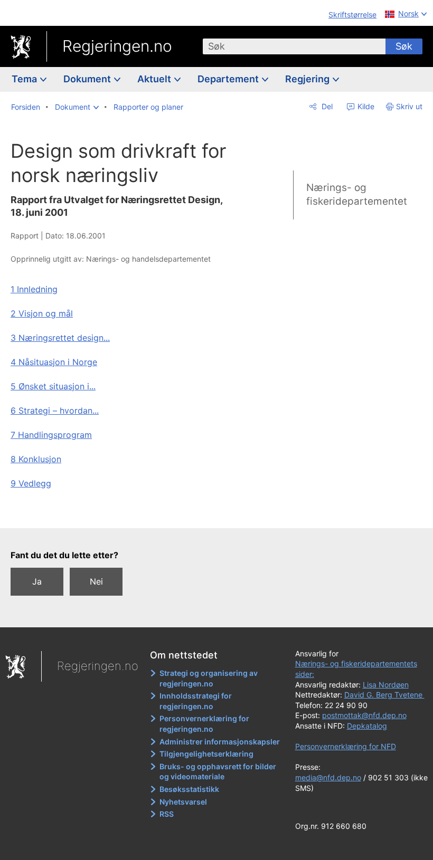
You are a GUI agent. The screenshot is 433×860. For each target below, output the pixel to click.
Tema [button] (25, 78)
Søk (404, 46)
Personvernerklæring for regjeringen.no (204, 723)
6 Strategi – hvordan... (55, 410)
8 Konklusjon (36, 459)
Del (326, 106)
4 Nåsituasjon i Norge (54, 362)
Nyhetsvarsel (183, 801)
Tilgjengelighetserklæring (206, 753)
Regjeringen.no (117, 45)
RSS (166, 813)
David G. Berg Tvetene (384, 694)
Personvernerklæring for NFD (345, 746)
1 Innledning (34, 289)
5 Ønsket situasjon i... (53, 386)
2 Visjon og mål (42, 313)
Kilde (364, 106)
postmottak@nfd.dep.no (364, 715)
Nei (96, 581)
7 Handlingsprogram (51, 434)
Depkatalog (367, 725)
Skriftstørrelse (352, 14)
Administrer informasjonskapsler (219, 741)
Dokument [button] (88, 78)
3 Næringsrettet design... (60, 337)
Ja (37, 581)
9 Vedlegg (31, 483)
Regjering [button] (308, 78)
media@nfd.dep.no (328, 777)
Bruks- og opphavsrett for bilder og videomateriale (217, 771)
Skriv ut (409, 106)
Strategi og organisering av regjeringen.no (208, 678)
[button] (77, 107)
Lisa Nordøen (386, 684)
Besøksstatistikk (189, 789)
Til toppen (127, 512)
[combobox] (294, 46)
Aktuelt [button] (155, 78)
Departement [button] (229, 78)
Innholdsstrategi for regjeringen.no (195, 701)
